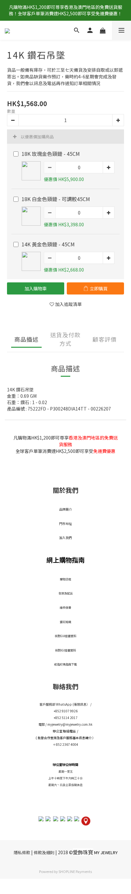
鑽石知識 (65, 622)
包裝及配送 (66, 593)
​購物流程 (65, 579)
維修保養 (65, 608)
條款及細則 (44, 852)
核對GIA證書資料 (65, 636)
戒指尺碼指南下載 (65, 664)
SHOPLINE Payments (75, 871)
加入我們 (65, 537)
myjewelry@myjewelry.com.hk (70, 724)
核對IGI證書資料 (65, 650)
